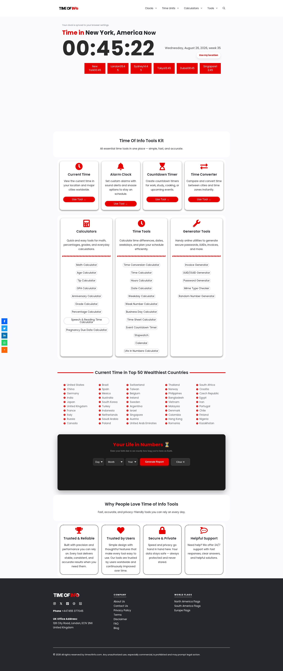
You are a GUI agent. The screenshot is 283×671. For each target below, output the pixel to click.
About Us (119, 601)
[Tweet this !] (4, 328)
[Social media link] (54, 603)
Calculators (191, 8)
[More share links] (4, 350)
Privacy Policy (122, 610)
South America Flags (187, 606)
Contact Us (121, 606)
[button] (222, 8)
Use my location (208, 55)
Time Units (168, 8)
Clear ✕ (180, 462)
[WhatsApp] (4, 343)
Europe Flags (182, 610)
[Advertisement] (141, 104)
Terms (118, 615)
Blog (116, 628)
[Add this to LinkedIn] (4, 336)
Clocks (149, 8)
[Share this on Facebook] (4, 321)
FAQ (116, 623)
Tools (210, 8)
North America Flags (187, 601)
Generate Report (154, 462)
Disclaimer (120, 619)
